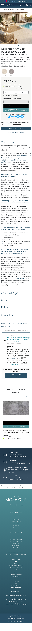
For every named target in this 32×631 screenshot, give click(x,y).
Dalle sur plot (16, 543)
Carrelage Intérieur (16, 537)
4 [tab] (18, 45)
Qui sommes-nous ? (16, 565)
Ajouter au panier (16, 106)
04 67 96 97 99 (22, 1)
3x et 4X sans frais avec (18, 456)
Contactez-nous (16, 572)
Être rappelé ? (16, 591)
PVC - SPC (16, 523)
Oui (22, 362)
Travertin (16, 548)
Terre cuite (16, 525)
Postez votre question (16, 375)
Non (25, 362)
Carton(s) (19, 89)
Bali (16, 550)
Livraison (16, 563)
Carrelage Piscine (16, 541)
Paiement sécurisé (16, 568)
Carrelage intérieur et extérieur (16, 554)
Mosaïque (16, 519)
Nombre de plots (13, 98)
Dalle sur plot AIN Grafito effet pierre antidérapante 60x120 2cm (16, 431)
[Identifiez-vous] (27, 5)
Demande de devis (16, 128)
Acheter (16, 423)
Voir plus (23, 357)
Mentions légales (16, 615)
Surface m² (7, 89)
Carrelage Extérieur (16, 539)
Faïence (16, 528)
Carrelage (16, 517)
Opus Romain (16, 545)
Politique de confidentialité (16, 618)
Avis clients (16, 576)
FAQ (16, 570)
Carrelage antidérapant (16, 552)
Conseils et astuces (16, 574)
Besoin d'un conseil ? (16, 132)
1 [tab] (13, 45)
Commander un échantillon (16, 109)
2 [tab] (15, 45)
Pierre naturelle (16, 521)
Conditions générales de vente (16, 617)
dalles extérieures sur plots (17, 64)
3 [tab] (16, 45)
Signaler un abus (14, 364)
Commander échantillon (16, 426)
